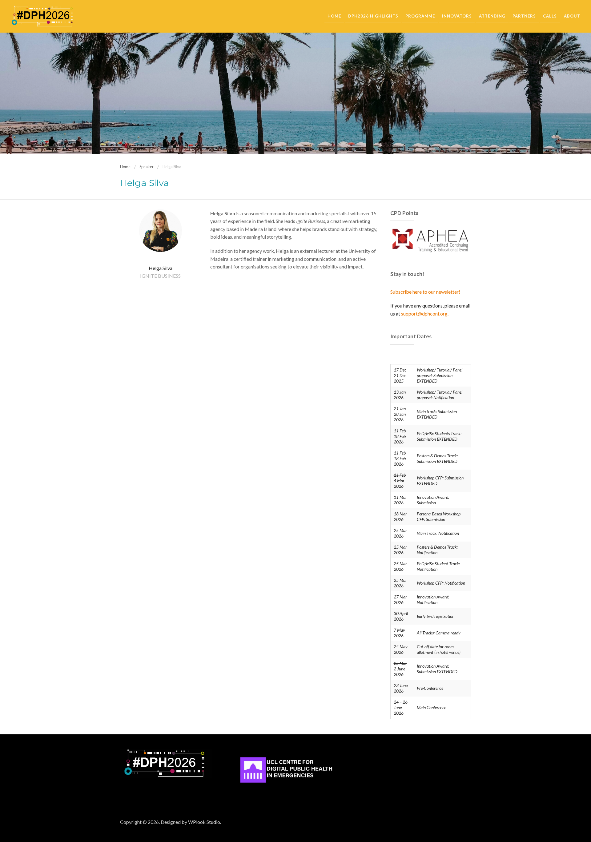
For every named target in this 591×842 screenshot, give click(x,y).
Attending (492, 16)
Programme (420, 16)
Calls (550, 16)
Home (334, 16)
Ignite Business (160, 276)
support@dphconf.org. (424, 313)
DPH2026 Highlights (373, 16)
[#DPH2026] (42, 15)
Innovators (457, 16)
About (572, 16)
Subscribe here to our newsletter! (425, 292)
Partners (524, 16)
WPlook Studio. (204, 822)
